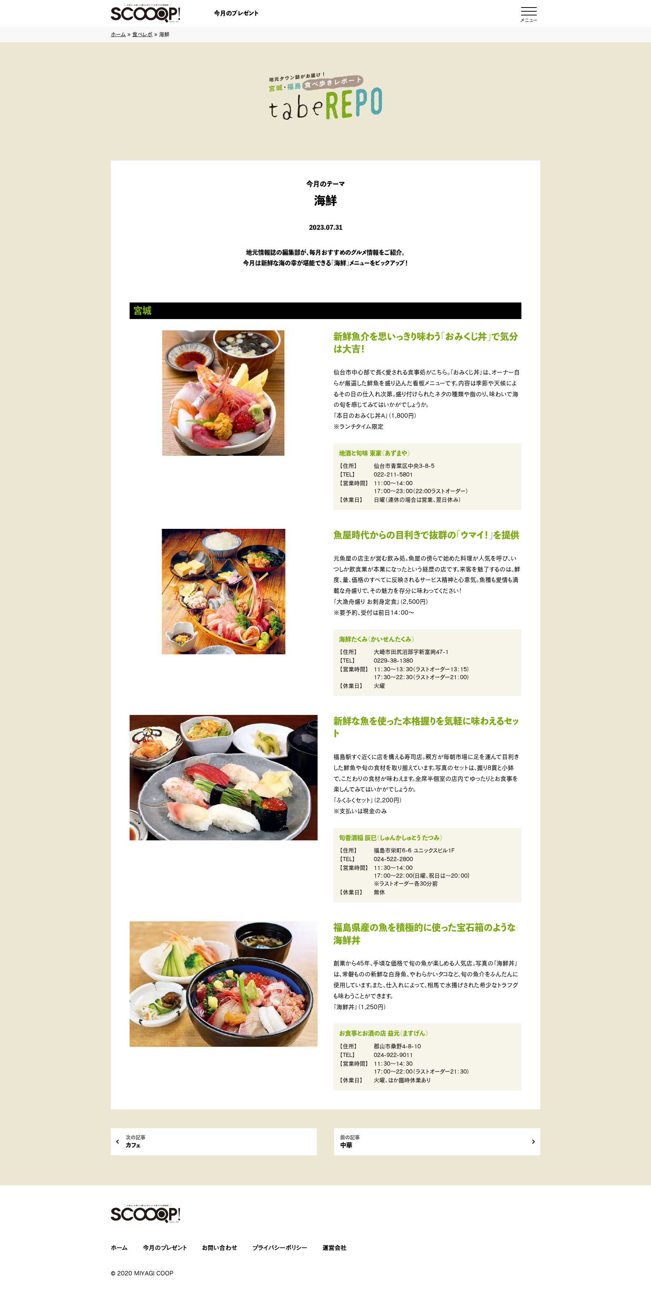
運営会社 (334, 1248)
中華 (350, 1141)
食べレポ (142, 34)
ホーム (118, 34)
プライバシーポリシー (279, 1248)
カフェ (135, 1141)
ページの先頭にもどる (617, 1242)
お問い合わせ (219, 1248)
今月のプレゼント (236, 13)
